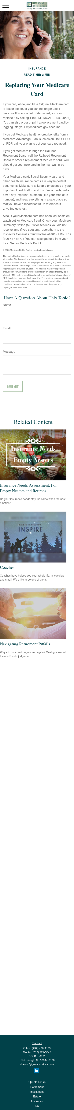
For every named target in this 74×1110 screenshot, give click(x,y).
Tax (37, 1106)
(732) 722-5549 (41, 1052)
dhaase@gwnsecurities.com (37, 1064)
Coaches (7, 567)
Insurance (37, 1101)
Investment (37, 1091)
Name (7, 305)
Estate (37, 1096)
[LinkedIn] (36, 1070)
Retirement (37, 1087)
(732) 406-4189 (41, 1048)
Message (9, 351)
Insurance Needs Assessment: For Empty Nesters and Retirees (28, 487)
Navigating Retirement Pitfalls (25, 644)
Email (7, 328)
